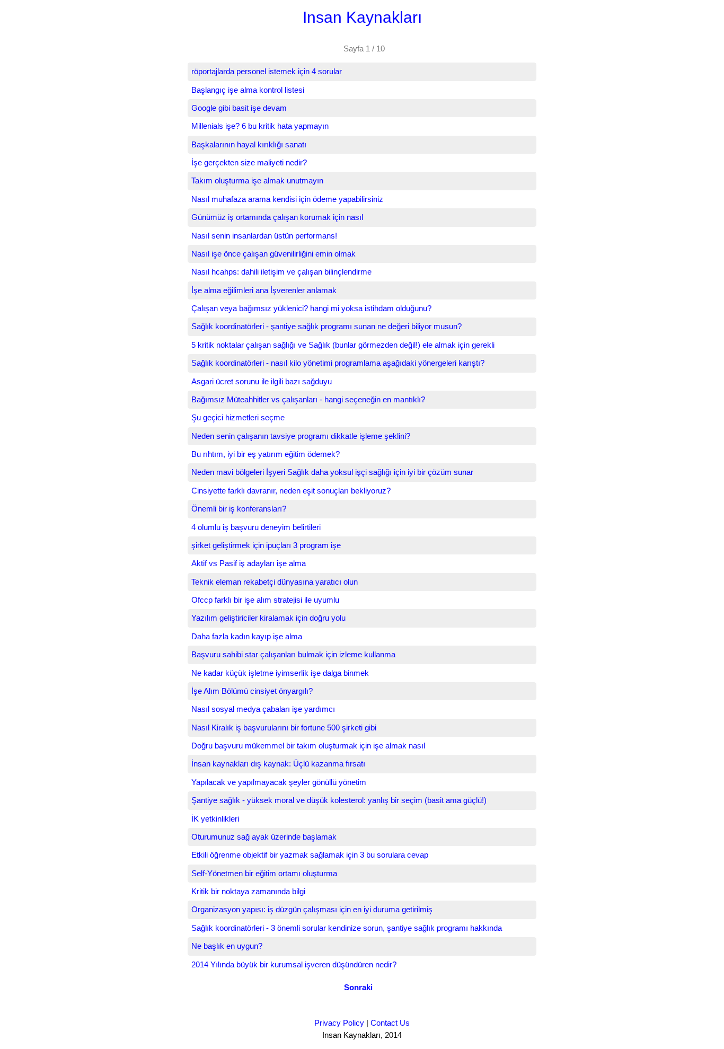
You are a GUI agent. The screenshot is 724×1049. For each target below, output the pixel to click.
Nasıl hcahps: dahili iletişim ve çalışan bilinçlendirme (281, 271)
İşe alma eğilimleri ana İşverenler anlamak (264, 290)
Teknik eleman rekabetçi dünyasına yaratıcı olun (274, 581)
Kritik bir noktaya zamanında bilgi (248, 891)
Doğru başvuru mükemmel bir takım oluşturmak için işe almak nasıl (308, 745)
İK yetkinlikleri (215, 818)
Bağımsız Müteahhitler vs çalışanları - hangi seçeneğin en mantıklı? (308, 399)
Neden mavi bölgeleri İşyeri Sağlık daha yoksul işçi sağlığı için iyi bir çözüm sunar (332, 472)
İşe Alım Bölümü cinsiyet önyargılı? (252, 690)
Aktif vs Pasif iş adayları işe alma (248, 563)
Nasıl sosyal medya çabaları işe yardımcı (263, 708)
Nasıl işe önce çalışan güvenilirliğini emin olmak (273, 253)
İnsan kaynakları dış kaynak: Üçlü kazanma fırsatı (278, 763)
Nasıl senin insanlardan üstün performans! (264, 235)
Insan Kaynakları (362, 17)
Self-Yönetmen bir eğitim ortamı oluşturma (264, 873)
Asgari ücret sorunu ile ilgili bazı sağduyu (261, 381)
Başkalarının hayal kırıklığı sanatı (248, 144)
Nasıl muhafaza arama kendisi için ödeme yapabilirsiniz (287, 199)
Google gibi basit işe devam (239, 107)
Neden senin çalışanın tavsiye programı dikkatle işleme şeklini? (300, 435)
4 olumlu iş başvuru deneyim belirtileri (256, 527)
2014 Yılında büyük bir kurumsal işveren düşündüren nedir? (293, 964)
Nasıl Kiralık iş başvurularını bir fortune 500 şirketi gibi (283, 727)
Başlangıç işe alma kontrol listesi (247, 89)
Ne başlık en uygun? (226, 945)
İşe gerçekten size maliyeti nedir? (249, 162)
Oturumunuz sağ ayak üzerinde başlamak (264, 836)
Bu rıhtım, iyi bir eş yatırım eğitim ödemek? (265, 454)
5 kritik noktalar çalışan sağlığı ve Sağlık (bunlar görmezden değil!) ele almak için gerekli (343, 344)
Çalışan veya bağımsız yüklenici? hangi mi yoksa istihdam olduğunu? (311, 308)
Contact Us (390, 1022)
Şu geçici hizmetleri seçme (238, 417)
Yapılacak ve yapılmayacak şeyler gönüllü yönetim (278, 782)
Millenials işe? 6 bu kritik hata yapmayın (260, 125)
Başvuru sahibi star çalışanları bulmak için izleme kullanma (293, 654)
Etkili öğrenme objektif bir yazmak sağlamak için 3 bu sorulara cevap (309, 854)
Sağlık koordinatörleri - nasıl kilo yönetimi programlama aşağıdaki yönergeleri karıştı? (337, 362)
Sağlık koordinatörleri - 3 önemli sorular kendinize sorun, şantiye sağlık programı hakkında (346, 927)
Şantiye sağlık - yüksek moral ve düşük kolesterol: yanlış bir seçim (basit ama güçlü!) (339, 800)
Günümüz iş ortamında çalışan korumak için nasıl (277, 217)
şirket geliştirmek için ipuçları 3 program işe (266, 545)
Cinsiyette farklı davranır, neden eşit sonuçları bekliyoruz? (291, 490)
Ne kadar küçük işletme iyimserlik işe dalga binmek (280, 672)
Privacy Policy (339, 1022)
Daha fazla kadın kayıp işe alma (246, 636)
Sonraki (358, 987)
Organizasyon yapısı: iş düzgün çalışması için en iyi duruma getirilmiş (311, 909)
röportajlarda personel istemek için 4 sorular (266, 71)
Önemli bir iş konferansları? (238, 508)
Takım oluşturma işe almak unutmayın (257, 180)
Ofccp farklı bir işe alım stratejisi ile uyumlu (265, 599)
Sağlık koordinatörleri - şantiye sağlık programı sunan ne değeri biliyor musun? (326, 326)
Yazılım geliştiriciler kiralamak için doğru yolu (268, 617)
